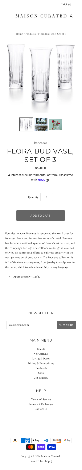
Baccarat (40, 143)
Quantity (33, 197)
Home (19, 33)
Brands (41, 349)
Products (30, 33)
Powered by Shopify (41, 461)
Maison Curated (50, 456)
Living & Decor (41, 358)
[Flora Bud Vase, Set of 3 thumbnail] (26, 124)
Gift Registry (41, 377)
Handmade (41, 368)
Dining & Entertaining (41, 363)
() (66, 4)
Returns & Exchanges (41, 404)
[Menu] (8, 16)
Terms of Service (41, 399)
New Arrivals (41, 353)
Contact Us (41, 408)
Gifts (41, 372)
